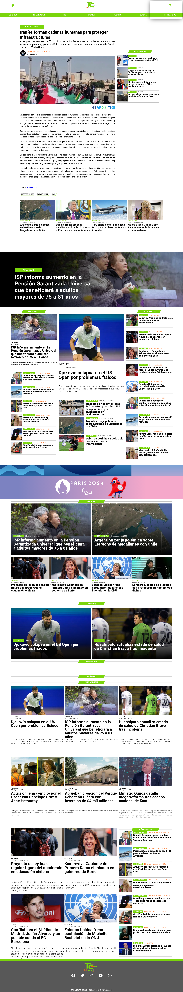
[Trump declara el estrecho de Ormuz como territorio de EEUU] (122, 60)
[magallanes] (37, 219)
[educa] (131, 337)
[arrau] (125, 948)
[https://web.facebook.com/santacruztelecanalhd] (73, 977)
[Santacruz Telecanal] (13, 7)
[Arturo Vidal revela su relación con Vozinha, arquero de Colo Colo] (131, 436)
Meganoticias (32, 187)
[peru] (122, 96)
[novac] (91, 360)
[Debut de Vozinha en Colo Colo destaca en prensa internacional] (131, 320)
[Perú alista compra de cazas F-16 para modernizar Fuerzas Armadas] (109, 219)
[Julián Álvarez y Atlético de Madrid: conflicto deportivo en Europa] (131, 370)
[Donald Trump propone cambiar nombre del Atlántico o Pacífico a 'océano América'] (73, 219)
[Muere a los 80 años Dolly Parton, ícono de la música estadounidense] (145, 219)
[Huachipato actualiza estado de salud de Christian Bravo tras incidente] (145, 714)
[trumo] (122, 84)
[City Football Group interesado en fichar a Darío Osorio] (16, 447)
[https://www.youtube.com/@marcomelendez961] (100, 977)
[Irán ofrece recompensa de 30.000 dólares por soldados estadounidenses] (122, 72)
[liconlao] (125, 933)
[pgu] (91, 714)
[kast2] (131, 353)
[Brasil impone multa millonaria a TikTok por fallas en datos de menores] (16, 434)
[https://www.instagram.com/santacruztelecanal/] (91, 977)
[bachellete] (131, 387)
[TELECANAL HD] (92, 9)
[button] (27, 194)
